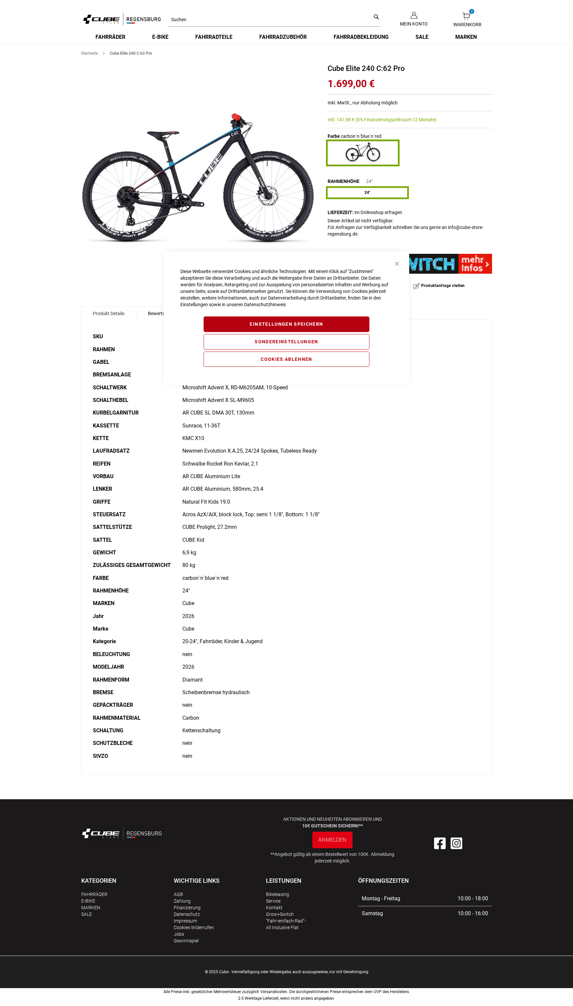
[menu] (286, 37)
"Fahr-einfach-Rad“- (286, 920)
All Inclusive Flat (282, 927)
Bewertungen (161, 313)
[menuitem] (111, 37)
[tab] (108, 313)
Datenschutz (187, 914)
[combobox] (274, 20)
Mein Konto (414, 24)
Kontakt (274, 907)
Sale (86, 914)
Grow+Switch (280, 914)
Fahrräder (94, 894)
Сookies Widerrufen (194, 927)
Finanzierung (187, 907)
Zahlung (182, 901)
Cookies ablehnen (286, 359)
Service (273, 901)
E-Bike (88, 901)
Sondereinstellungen (286, 341)
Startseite (89, 53)
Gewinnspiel (186, 940)
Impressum (185, 920)
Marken (90, 907)
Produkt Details (108, 313)
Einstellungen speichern (286, 324)
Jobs (179, 934)
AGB (178, 894)
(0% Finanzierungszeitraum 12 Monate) (395, 119)
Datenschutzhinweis (265, 304)
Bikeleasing (277, 894)
